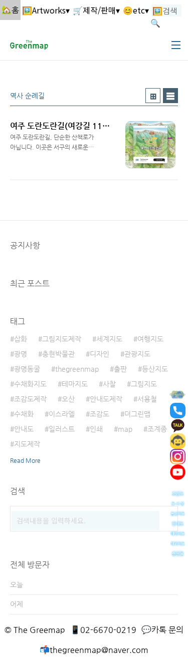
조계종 (157, 429)
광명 (20, 354)
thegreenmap (77, 369)
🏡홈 (10, 10)
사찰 (109, 384)
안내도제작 (106, 399)
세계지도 (109, 339)
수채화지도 (30, 384)
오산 (68, 399)
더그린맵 (137, 414)
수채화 (24, 414)
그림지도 (144, 384)
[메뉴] (176, 45)
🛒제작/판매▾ (96, 10)
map (125, 429)
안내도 (24, 429)
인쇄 (96, 429)
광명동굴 (27, 369)
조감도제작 (30, 399)
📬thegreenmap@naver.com (94, 649)
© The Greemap (35, 629)
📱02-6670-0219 (103, 629)
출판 (120, 369)
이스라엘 (62, 414)
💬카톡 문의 (162, 629)
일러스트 (62, 429)
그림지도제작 (61, 339)
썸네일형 (152, 95)
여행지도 (150, 339)
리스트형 (170, 95)
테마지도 (75, 384)
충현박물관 (58, 354)
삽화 (20, 339)
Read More (25, 460)
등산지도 (155, 369)
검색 (167, 515)
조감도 (99, 414)
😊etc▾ (136, 10)
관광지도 (137, 354)
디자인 (99, 354)
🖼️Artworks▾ (46, 10)
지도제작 (27, 444)
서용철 (147, 399)
